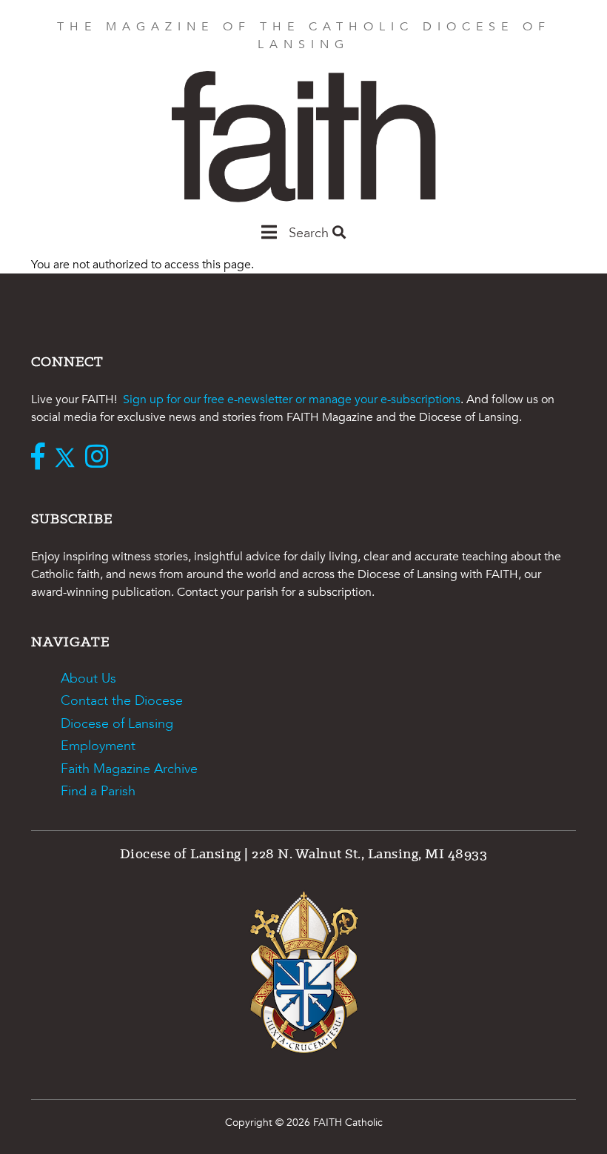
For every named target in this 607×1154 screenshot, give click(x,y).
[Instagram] (100, 458)
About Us (88, 678)
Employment (98, 746)
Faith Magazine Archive (129, 769)
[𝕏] (68, 458)
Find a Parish (98, 791)
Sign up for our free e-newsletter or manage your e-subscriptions (291, 399)
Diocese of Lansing (117, 723)
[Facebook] (41, 458)
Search (310, 233)
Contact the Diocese (122, 701)
